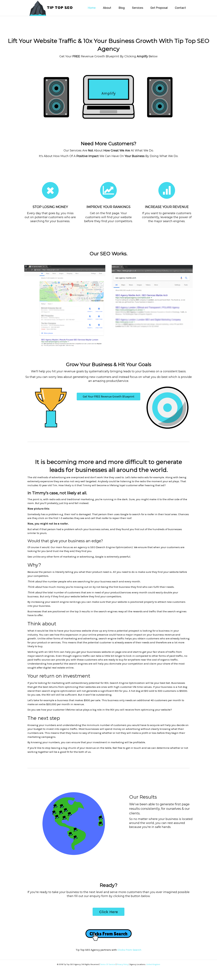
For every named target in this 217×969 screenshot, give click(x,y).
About (107, 8)
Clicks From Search (129, 949)
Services (137, 8)
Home (92, 8)
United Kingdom (153, 964)
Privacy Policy (123, 964)
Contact (180, 8)
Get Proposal (159, 8)
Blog (122, 8)
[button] (108, 93)
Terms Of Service (107, 964)
